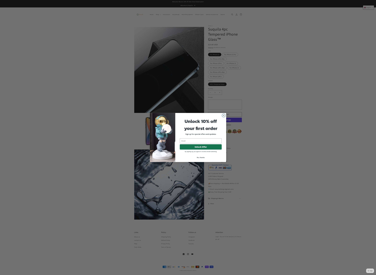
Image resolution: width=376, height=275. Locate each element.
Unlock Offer (201, 146)
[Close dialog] (223, 115)
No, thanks (201, 157)
